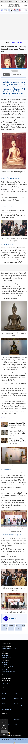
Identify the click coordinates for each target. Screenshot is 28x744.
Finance (16, 691)
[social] (17, 1)
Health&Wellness (18, 698)
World (3, 698)
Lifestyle (13, 43)
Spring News (17, 722)
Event (3, 706)
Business (4, 693)
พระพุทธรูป (4, 629)
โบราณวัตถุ (11, 625)
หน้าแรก (7, 43)
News (3, 703)
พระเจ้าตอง (11, 629)
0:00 (4, 10)
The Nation (4, 717)
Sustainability (5, 696)
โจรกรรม (23, 625)
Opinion (16, 703)
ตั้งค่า (4, 734)
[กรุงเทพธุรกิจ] (14, 5)
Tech (15, 693)
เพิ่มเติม (5, 729)
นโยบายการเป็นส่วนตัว (19, 706)
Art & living (19, 43)
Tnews (15, 724)
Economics (4, 691)
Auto (15, 696)
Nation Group (17, 717)
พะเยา (17, 625)
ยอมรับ (4, 731)
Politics (3, 701)
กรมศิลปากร (4, 625)
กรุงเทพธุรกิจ (17, 719)
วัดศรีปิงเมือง (18, 629)
